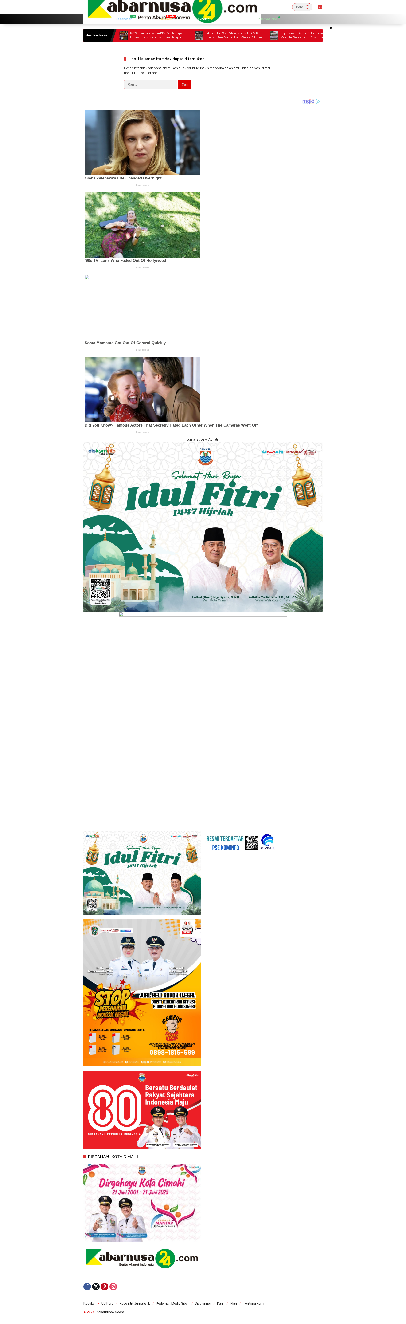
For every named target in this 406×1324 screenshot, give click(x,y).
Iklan (233, 1303)
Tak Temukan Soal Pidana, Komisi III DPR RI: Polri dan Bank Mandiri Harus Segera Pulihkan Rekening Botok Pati (181, 36)
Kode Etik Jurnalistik (135, 1303)
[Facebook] (87, 1286)
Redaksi (89, 1303)
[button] (307, 7)
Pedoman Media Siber (172, 1303)
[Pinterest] (104, 1286)
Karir (220, 1303)
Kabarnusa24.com (110, 1312)
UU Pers (107, 1303)
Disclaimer (203, 1303)
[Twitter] (96, 1286)
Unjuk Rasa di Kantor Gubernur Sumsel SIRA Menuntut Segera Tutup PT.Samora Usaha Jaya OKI (256, 36)
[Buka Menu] (320, 7)
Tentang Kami (253, 1303)
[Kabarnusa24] (172, 7)
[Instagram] (113, 1286)
